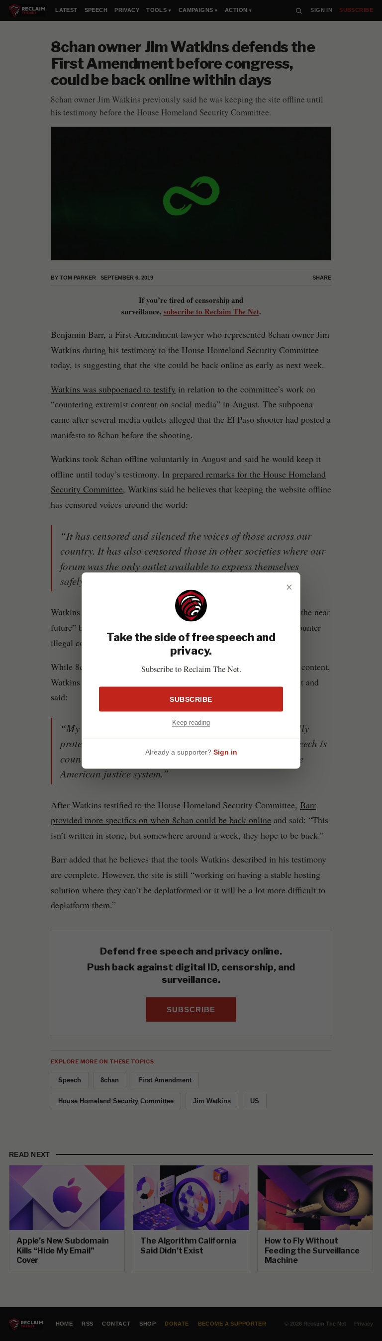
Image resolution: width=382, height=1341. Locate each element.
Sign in (225, 752)
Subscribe (191, 699)
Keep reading (191, 722)
